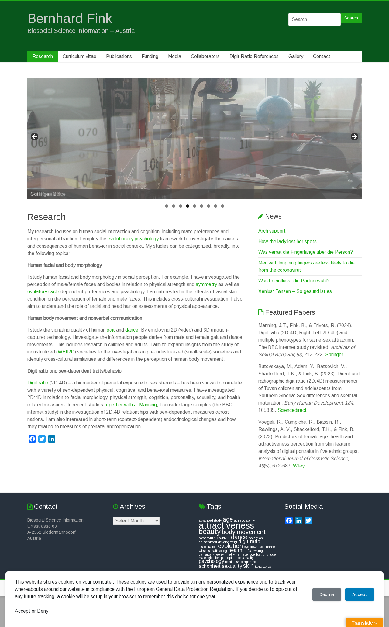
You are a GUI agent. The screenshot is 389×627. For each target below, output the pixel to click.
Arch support (272, 230)
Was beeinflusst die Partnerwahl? (293, 280)
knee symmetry (223, 554)
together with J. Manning (130, 404)
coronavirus (207, 538)
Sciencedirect (292, 410)
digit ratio (249, 541)
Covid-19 (223, 538)
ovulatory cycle (43, 291)
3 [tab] (180, 206)
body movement (244, 532)
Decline (326, 594)
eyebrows (250, 547)
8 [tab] (215, 206)
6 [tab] (201, 206)
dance (239, 537)
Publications (119, 56)
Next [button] (354, 137)
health (235, 550)
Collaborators (205, 56)
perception (228, 558)
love (252, 554)
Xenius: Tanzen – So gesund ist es (295, 291)
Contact (321, 56)
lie (237, 554)
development (227, 542)
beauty (210, 532)
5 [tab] (194, 206)
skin (248, 565)
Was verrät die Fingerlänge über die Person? (305, 252)
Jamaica (205, 554)
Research (42, 56)
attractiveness (226, 525)
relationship (234, 561)
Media (174, 56)
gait (111, 329)
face (262, 547)
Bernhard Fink (69, 18)
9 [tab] (222, 206)
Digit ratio (37, 382)
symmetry (206, 284)
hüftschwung (253, 551)
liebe (244, 554)
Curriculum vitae (79, 56)
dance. (132, 329)
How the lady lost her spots (287, 241)
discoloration (208, 547)
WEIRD (66, 351)
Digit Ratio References (254, 56)
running (250, 561)
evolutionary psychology (133, 238)
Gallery (295, 56)
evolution (230, 546)
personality (245, 558)
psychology (211, 561)
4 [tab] (187, 206)
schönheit (210, 566)
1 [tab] (166, 206)
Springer (334, 354)
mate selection (209, 558)
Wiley (299, 465)
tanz (258, 566)
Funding (150, 56)
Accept (359, 594)
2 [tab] (173, 206)
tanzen (268, 566)
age (228, 519)
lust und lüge (266, 554)
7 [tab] (208, 206)
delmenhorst (208, 542)
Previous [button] (35, 137)
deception (256, 538)
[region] (194, 138)
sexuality (232, 566)
